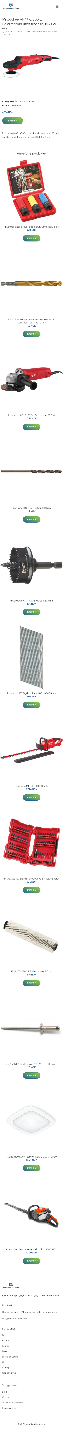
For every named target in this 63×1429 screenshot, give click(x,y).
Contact (6, 1397)
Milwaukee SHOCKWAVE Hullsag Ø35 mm (31, 600)
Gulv (4, 1362)
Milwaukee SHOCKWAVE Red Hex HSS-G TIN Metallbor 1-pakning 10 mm (31, 321)
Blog (4, 1391)
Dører (5, 1351)
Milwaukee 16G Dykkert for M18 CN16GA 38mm (31, 693)
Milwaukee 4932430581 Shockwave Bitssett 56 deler (31, 878)
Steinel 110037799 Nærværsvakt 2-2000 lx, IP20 (31, 1156)
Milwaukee (29, 101)
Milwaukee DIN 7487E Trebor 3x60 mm (31, 508)
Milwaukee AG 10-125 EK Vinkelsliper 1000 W (31, 415)
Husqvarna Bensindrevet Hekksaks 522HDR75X (31, 1249)
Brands (19, 101)
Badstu (5, 1340)
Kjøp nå (12, 120)
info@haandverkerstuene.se (16, 1318)
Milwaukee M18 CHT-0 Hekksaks (31, 786)
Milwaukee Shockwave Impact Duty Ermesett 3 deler (31, 226)
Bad (4, 1335)
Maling (5, 1367)
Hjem (4, 28)
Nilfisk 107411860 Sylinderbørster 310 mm (31, 971)
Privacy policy (9, 1408)
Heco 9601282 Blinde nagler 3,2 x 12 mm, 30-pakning (31, 1064)
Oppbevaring (9, 1372)
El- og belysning (10, 1356)
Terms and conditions (13, 1402)
